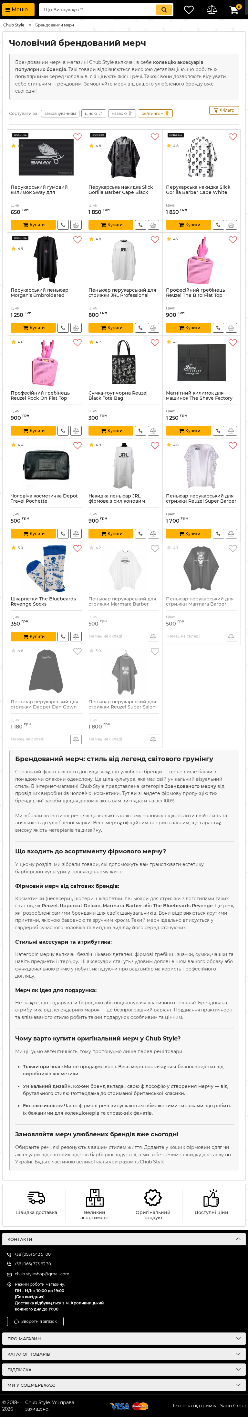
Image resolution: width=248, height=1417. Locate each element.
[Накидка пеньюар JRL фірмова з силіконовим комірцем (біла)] (124, 466)
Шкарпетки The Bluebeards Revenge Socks (43, 604)
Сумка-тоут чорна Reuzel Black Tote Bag (118, 398)
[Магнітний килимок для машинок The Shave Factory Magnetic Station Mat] (201, 363)
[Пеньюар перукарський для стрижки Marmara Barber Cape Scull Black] (201, 569)
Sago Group (233, 1406)
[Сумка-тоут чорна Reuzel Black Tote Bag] (124, 363)
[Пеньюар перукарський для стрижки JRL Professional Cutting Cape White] (124, 260)
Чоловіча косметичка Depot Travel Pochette (44, 501)
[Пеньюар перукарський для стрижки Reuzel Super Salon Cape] (124, 672)
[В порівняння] (76, 225)
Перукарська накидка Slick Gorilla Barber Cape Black (120, 193)
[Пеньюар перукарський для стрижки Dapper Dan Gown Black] (46, 672)
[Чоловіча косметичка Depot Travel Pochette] (46, 466)
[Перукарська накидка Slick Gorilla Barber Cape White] (201, 157)
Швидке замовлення (63, 225)
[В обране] (77, 137)
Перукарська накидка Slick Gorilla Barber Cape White (198, 193)
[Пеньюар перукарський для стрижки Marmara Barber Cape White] (124, 569)
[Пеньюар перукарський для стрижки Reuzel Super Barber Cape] (201, 466)
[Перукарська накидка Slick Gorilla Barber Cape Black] (124, 157)
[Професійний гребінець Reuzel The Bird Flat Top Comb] (201, 260)
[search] (164, 10)
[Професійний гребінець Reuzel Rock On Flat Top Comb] (46, 363)
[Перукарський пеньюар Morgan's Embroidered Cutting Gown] (46, 260)
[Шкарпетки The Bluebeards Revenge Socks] (46, 569)
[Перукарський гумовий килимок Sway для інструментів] (46, 157)
